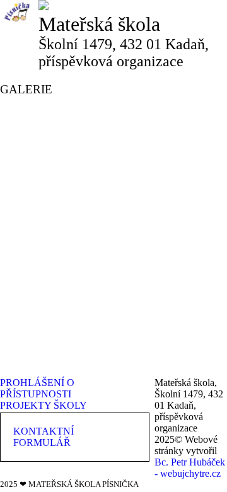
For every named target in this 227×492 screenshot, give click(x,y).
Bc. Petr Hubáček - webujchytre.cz (189, 468)
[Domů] (43, 5)
